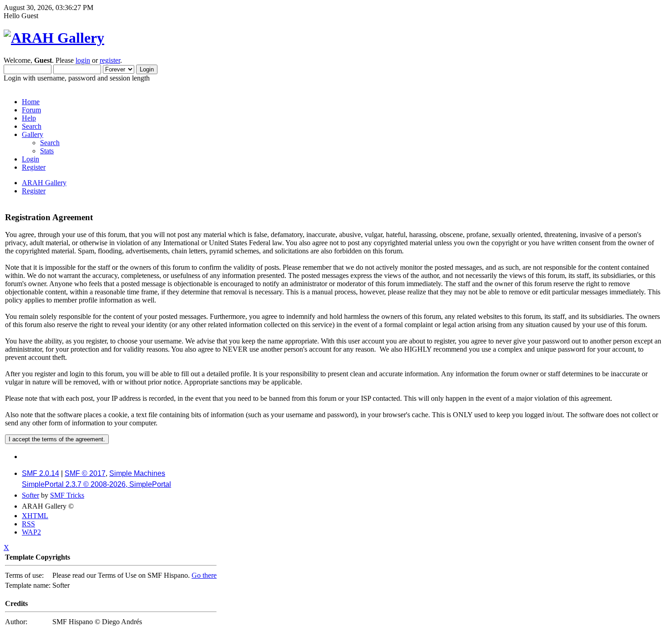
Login (30, 159)
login (83, 60)
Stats (47, 151)
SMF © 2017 (85, 473)
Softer (30, 495)
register (110, 60)
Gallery (32, 134)
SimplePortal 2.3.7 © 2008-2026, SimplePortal (96, 484)
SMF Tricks (67, 495)
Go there (204, 575)
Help (29, 118)
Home (31, 102)
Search (31, 126)
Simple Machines (137, 473)
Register (34, 167)
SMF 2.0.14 (40, 473)
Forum (31, 110)
